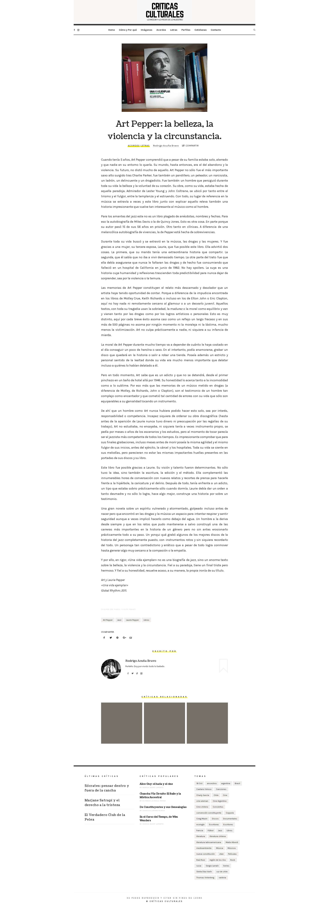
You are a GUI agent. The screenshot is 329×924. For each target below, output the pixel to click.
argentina (225, 783)
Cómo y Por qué (128, 29)
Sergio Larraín (212, 866)
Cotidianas (200, 29)
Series (226, 866)
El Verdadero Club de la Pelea (105, 817)
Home (111, 29)
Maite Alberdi (232, 842)
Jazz (119, 620)
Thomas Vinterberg (205, 877)
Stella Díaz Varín (204, 871)
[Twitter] (111, 638)
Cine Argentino (220, 801)
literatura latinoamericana (208, 842)
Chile (216, 795)
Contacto (216, 29)
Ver (122, 732)
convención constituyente (208, 813)
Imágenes (146, 29)
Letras (173, 29)
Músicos (232, 848)
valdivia (222, 877)
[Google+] (124, 638)
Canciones (221, 789)
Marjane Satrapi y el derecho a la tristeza (164, 718)
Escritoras (214, 824)
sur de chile (222, 871)
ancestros (212, 783)
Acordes (161, 29)
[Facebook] (104, 638)
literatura (200, 836)
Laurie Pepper (132, 620)
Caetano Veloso (203, 789)
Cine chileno (202, 807)
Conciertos (218, 807)
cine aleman (202, 801)
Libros (146, 620)
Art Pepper (108, 620)
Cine (225, 795)
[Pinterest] (117, 638)
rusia (198, 866)
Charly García (202, 795)
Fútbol (211, 830)
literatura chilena (218, 836)
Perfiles (185, 29)
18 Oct (199, 783)
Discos (215, 818)
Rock (232, 860)
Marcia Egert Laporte (153, 787)
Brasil (237, 783)
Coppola (230, 813)
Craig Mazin (201, 818)
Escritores (228, 824)
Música (219, 848)
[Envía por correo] (130, 638)
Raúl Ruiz (200, 860)
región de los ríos (218, 860)
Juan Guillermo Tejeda (153, 811)
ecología (200, 824)
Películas (232, 854)
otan (221, 854)
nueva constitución (205, 854)
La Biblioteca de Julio (207, 718)
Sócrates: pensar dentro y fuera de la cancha (121, 718)
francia (199, 830)
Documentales (230, 818)
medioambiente (203, 848)
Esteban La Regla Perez (154, 801)
